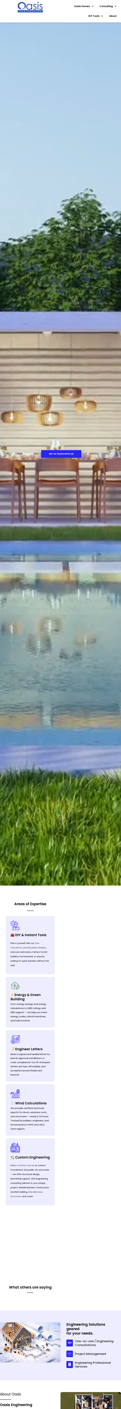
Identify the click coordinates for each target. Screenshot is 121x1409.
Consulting (106, 6)
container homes (25, 1165)
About (113, 16)
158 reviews (35, 1309)
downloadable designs (34, 947)
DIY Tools (93, 16)
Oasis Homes (82, 6)
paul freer (25, 1326)
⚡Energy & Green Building (25, 997)
